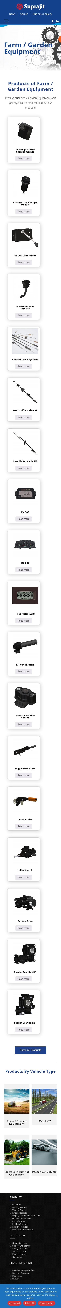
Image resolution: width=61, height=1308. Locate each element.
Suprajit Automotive (21, 1249)
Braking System (19, 1207)
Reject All (29, 1303)
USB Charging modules (22, 1230)
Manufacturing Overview (23, 1270)
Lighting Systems (20, 1224)
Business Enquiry (42, 13)
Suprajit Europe (19, 1251)
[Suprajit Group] (30, 6)
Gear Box (16, 1205)
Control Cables (19, 1221)
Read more (23, 158)
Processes (17, 1276)
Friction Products (20, 1227)
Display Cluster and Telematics (26, 1216)
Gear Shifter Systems (21, 1219)
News (12, 13)
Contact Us (17, 1257)
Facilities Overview (20, 1273)
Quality (15, 1279)
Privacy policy (46, 1303)
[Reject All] (57, 1296)
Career (24, 13)
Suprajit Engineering (21, 1246)
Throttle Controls (19, 1210)
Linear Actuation (19, 1213)
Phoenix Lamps (19, 1254)
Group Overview (19, 1243)
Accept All (14, 1303)
